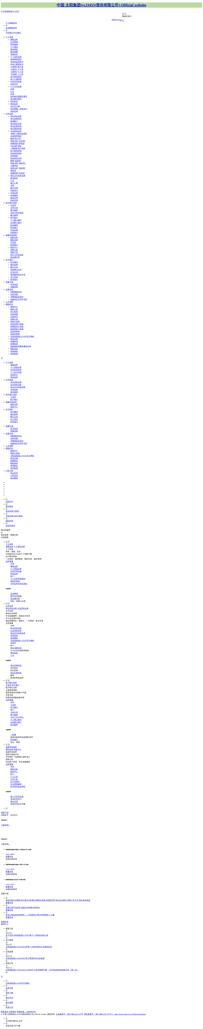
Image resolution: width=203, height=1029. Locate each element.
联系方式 (9, 1007)
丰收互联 (14, 230)
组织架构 (14, 265)
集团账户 (14, 121)
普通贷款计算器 (16, 327)
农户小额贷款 (16, 79)
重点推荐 (14, 215)
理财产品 (14, 252)
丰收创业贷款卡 (16, 62)
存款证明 (14, 111)
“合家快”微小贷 (16, 67)
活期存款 (14, 54)
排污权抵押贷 (16, 151)
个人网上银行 (16, 220)
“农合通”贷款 (15, 146)
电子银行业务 (11, 203)
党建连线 (14, 287)
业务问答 (9, 988)
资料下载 (9, 993)
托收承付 (14, 190)
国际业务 (14, 237)
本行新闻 (14, 312)
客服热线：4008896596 (26, 1012)
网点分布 (14, 267)
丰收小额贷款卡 (16, 64)
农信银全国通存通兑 (18, 96)
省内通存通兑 (16, 99)
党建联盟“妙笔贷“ (17, 143)
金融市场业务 (11, 235)
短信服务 (14, 225)
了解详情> (5, 825)
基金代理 (14, 802)
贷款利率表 (15, 334)
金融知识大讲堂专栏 (18, 299)
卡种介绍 (14, 208)
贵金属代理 (15, 257)
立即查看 (9, 561)
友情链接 (14, 354)
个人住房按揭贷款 (17, 579)
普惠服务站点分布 (17, 275)
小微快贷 (14, 166)
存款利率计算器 (16, 324)
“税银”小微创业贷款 (18, 134)
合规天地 (9, 289)
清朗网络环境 (16, 292)
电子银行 (14, 218)
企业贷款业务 (16, 131)
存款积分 (14, 101)
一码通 (13, 735)
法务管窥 (14, 294)
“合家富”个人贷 (16, 74)
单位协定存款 (16, 124)
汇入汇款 (14, 777)
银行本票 (14, 188)
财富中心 (14, 247)
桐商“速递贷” (15, 161)
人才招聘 (9, 302)
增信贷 (13, 171)
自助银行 (14, 233)
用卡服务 (14, 210)
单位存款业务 (16, 116)
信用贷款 (14, 156)
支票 (12, 94)
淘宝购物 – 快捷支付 (18, 109)
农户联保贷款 (16, 77)
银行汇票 (14, 183)
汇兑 (12, 91)
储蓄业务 (14, 40)
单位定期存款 (16, 126)
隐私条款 (14, 349)
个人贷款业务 (16, 57)
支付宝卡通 (15, 106)
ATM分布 (14, 272)
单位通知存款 (16, 129)
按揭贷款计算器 (16, 329)
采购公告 (14, 319)
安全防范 (14, 473)
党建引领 (9, 282)
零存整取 (14, 44)
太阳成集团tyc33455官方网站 (22, 336)
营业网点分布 (16, 270)
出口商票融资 (16, 784)
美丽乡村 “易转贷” (18, 168)
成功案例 (14, 478)
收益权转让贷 (16, 158)
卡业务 (13, 205)
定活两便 (14, 42)
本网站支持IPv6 (117, 20)
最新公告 (14, 309)
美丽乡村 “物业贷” (18, 163)
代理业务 (14, 193)
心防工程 (9, 471)
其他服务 (14, 195)
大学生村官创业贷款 (18, 584)
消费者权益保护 (16, 297)
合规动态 (14, 317)
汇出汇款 (14, 779)
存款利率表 (15, 332)
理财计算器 (15, 322)
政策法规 (14, 339)
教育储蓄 (14, 52)
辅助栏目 (9, 304)
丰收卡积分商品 (16, 213)
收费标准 (14, 341)
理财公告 (14, 250)
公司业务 (9, 114)
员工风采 (14, 277)
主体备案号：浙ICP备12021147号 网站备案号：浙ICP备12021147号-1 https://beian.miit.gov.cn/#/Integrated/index (101, 1014)
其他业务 (14, 104)
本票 (12, 89)
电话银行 (14, 228)
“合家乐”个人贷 (16, 69)
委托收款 (14, 178)
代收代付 (14, 84)
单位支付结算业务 (17, 176)
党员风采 (14, 284)
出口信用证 (15, 782)
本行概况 (14, 262)
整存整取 (14, 49)
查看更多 (9, 857)
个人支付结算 (16, 87)
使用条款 (14, 351)
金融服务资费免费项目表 (20, 346)
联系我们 (14, 245)
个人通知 (14, 47)
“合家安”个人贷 (16, 72)
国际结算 (14, 240)
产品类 (13, 242)
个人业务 (9, 37)
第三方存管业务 (16, 255)
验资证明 (14, 198)
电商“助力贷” (15, 139)
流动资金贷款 (16, 153)
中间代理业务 (16, 82)
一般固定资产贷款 (17, 148)
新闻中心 (14, 307)
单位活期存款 (16, 119)
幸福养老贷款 (16, 59)
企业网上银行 (16, 223)
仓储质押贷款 (16, 136)
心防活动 (14, 476)
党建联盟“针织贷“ (17, 173)
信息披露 (14, 314)
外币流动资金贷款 (17, 787)
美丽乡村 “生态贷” (18, 141)
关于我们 (9, 260)
